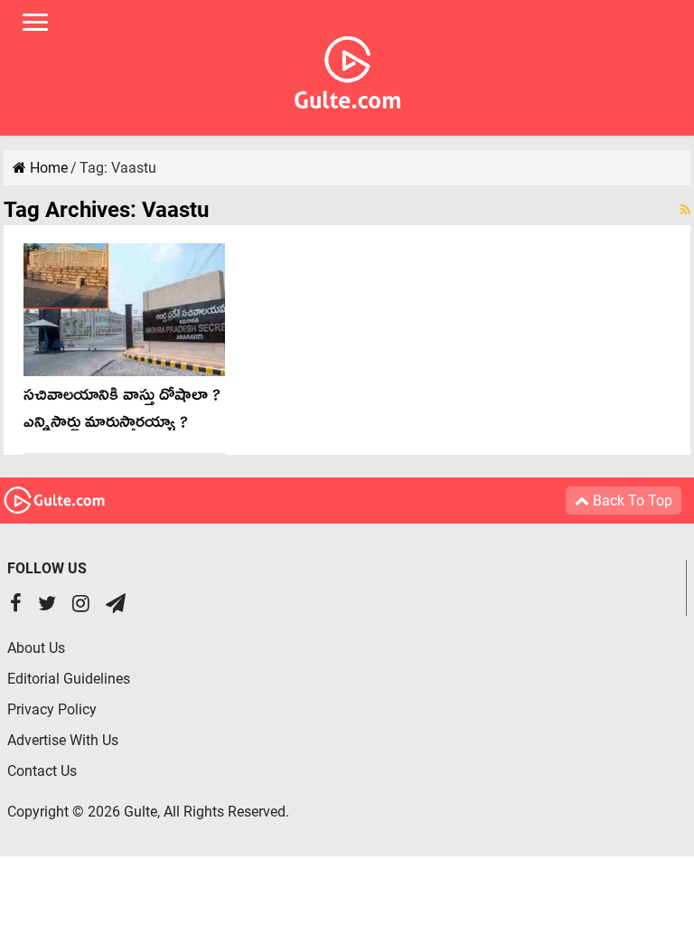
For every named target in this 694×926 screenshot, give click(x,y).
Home (47, 167)
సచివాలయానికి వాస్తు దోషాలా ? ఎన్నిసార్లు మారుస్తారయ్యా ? (121, 411)
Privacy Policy (52, 709)
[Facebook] (15, 605)
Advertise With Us (62, 740)
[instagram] (81, 605)
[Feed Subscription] (685, 210)
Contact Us (42, 771)
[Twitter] (47, 605)
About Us (36, 648)
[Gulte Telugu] (347, 68)
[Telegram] (115, 605)
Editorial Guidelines (68, 678)
